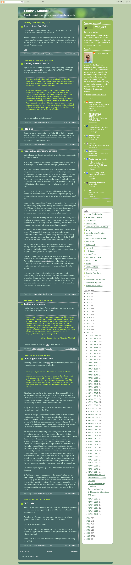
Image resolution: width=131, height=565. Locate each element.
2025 (88, 296)
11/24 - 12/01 (93, 351)
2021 (88, 309)
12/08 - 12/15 (93, 345)
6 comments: (71, 494)
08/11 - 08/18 (93, 396)
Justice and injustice (34, 304)
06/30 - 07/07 (93, 414)
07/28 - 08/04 (93, 402)
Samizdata (93, 126)
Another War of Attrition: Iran (98, 153)
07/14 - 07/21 (93, 408)
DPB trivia (29, 503)
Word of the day (94, 137)
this (47, 345)
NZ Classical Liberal (93, 257)
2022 (88, 306)
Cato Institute (91, 221)
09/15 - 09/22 (93, 381)
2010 (88, 524)
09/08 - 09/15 (93, 384)
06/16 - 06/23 (93, 420)
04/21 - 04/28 (93, 445)
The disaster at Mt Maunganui (99, 145)
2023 (88, 302)
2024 (88, 299)
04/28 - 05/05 (93, 442)
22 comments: (71, 349)
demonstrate (46, 261)
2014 (88, 330)
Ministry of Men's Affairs (36, 63)
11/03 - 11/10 (93, 360)
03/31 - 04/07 (93, 454)
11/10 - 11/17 (93, 357)
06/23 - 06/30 (93, 417)
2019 (88, 315)
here (48, 140)
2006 (88, 536)
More (25, 50)
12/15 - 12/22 (93, 341)
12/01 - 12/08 (93, 348)
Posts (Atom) (35, 556)
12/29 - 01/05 (93, 335)
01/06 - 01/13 (93, 514)
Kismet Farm (90, 245)
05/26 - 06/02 (93, 430)
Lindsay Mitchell (37, 11)
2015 (88, 327)
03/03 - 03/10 (93, 466)
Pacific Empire (91, 260)
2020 (88, 312)
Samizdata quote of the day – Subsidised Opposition (99, 129)
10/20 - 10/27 (93, 366)
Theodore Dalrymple (93, 282)
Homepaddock (94, 136)
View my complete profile (96, 95)
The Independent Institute (95, 279)
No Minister (93, 151)
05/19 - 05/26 (93, 432)
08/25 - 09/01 (93, 390)
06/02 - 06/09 (93, 426)
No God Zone (91, 254)
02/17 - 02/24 (93, 472)
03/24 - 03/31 (93, 457)
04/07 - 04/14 (93, 451)
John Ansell (90, 242)
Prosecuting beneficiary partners (40, 151)
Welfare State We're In (94, 286)
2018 (88, 318)
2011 (88, 521)
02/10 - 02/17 (93, 499)
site (30, 30)
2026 (88, 293)
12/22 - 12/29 (93, 339)
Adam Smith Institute (94, 217)
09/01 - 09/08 (93, 387)
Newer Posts (24, 552)
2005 (88, 539)
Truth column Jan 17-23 (35, 26)
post (52, 308)
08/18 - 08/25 (93, 393)
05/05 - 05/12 (93, 439)
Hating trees (93, 184)
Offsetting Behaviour (97, 183)
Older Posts (74, 552)
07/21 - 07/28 (93, 405)
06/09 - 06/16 (93, 423)
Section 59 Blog (92, 267)
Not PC (91, 190)
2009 (88, 527)
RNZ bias (28, 129)
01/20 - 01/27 (93, 508)
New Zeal (89, 248)
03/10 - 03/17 (93, 463)
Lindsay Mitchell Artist (94, 214)
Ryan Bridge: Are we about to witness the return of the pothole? (99, 106)
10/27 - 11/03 (93, 363)
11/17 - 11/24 (93, 354)
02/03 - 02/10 (93, 502)
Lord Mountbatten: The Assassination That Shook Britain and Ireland (98, 165)
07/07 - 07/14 (93, 411)
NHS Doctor (90, 251)
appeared (37, 70)
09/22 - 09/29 (93, 378)
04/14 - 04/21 (93, 448)
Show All (109, 201)
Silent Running (91, 270)
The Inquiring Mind (96, 173)
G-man (88, 230)
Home (49, 552)
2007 (88, 533)
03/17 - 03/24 (93, 460)
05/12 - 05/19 (93, 436)
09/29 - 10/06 (93, 375)
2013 (88, 333)
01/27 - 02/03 (93, 505)
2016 (88, 324)
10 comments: (71, 122)
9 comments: (71, 294)
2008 (88, 530)
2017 (88, 321)
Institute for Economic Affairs (96, 238)
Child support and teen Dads (38, 358)
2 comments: (71, 54)
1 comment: (72, 144)
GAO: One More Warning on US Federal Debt (98, 119)
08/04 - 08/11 (93, 399)
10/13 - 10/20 (93, 369)
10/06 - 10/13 (93, 372)
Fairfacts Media (91, 224)
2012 (88, 518)
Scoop (88, 264)
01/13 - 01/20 (93, 511)
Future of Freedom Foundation (97, 227)
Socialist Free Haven (93, 273)
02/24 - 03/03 (93, 469)
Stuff (87, 276)
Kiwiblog (92, 143)
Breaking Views (95, 102)
